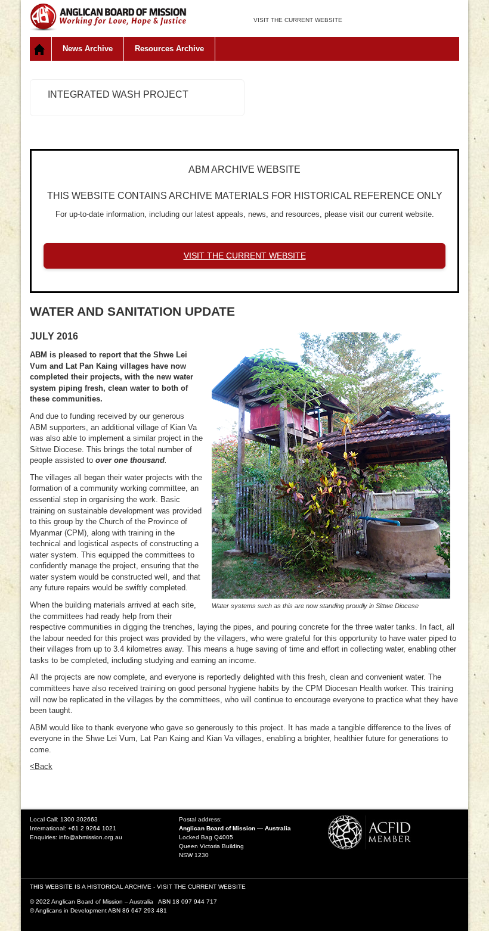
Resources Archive (169, 48)
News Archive (88, 48)
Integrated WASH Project (118, 94)
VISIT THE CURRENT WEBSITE (297, 20)
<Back (41, 766)
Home (41, 49)
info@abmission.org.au (90, 837)
